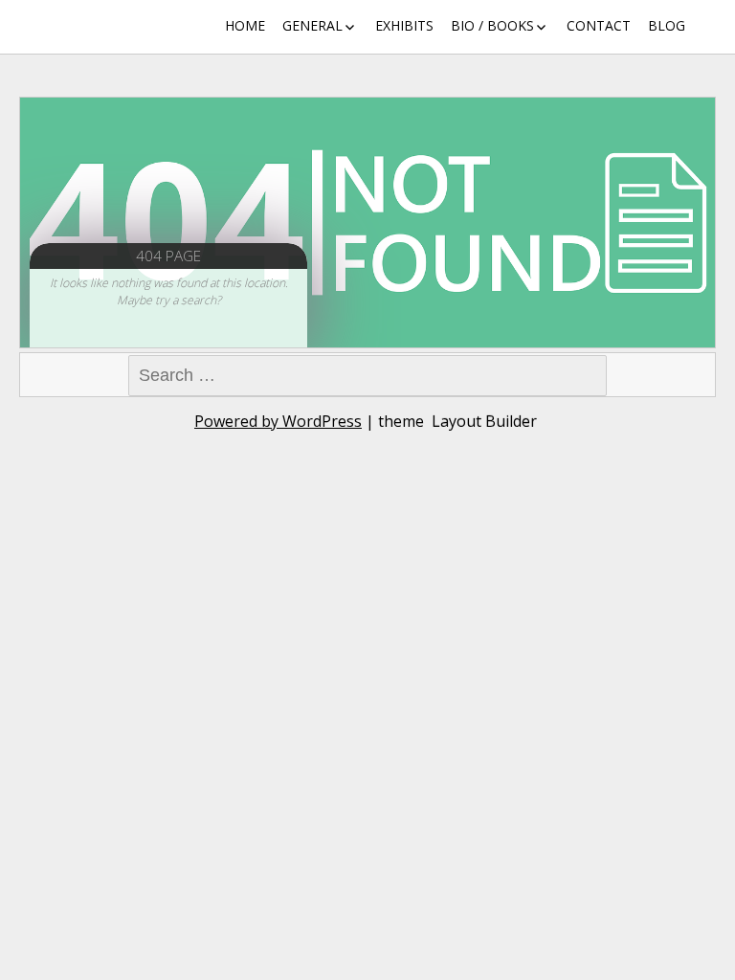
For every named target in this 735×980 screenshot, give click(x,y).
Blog (666, 25)
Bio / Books (492, 25)
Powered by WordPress (278, 421)
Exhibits (404, 25)
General (312, 25)
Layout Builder (484, 421)
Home (245, 25)
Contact (599, 25)
